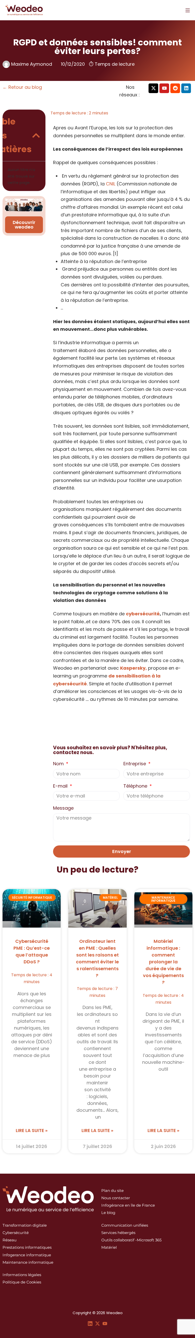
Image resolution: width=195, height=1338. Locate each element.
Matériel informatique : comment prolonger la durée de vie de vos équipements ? (163, 961)
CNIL (110, 184)
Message (63, 808)
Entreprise (135, 763)
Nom (59, 763)
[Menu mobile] (187, 10)
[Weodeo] (24, 10)
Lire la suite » (31, 1130)
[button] (36, 135)
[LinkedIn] (90, 1323)
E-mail (61, 786)
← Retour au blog (22, 87)
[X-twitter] (153, 88)
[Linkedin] (186, 88)
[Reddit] (175, 88)
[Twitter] (97, 1323)
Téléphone (136, 786)
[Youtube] (164, 88)
